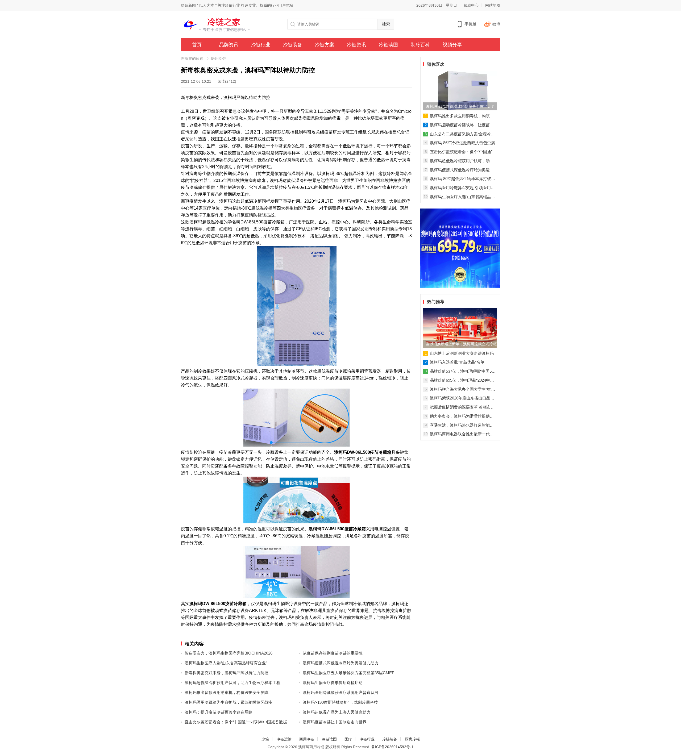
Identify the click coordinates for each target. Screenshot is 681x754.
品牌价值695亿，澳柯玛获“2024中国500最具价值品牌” (462, 380)
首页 (197, 44)
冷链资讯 (356, 44)
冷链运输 (284, 739)
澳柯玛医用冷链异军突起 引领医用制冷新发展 (462, 188)
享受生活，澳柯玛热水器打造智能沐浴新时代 (462, 425)
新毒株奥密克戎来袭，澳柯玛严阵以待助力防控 (226, 672)
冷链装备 (292, 44)
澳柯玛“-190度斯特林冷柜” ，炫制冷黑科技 (340, 702)
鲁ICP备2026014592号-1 (392, 747)
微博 (496, 24)
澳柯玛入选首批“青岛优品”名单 (457, 362)
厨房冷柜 (412, 739)
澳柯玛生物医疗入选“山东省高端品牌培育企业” (226, 663)
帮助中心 (471, 5)
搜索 (386, 24)
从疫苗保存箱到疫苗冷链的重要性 (333, 653)
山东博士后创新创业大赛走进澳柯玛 (462, 353)
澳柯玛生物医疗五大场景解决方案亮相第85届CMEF (348, 672)
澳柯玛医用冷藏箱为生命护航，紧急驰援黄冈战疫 (228, 702)
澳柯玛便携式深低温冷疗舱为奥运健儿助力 (341, 663)
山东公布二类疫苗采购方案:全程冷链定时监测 (462, 134)
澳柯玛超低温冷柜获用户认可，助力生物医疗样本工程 (232, 682)
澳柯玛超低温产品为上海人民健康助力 (337, 712)
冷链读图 (388, 44)
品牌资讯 (228, 44)
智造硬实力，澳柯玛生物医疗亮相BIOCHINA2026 (228, 653)
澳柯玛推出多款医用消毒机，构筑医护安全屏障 (226, 692)
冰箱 (265, 739)
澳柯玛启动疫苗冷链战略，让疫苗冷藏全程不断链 (462, 125)
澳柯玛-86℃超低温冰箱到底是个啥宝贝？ (460, 106)
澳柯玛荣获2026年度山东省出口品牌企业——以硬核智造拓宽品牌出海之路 (462, 398)
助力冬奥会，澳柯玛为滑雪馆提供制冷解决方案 (462, 416)
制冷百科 (420, 44)
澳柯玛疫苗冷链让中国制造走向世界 (335, 722)
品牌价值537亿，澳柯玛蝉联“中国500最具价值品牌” (463, 371)
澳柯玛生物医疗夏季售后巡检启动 (333, 682)
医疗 (348, 739)
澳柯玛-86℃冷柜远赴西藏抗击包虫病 (462, 142)
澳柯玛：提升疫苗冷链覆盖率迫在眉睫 (218, 712)
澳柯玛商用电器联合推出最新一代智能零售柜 (462, 434)
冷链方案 (324, 44)
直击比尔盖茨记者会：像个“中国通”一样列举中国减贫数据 (236, 722)
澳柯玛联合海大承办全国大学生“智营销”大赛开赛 (462, 389)
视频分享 (452, 44)
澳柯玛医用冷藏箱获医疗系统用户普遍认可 (341, 692)
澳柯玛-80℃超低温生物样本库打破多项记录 (462, 179)
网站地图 (492, 5)
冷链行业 (260, 44)
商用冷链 (306, 739)
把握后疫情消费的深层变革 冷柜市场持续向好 (462, 407)
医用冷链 (218, 58)
